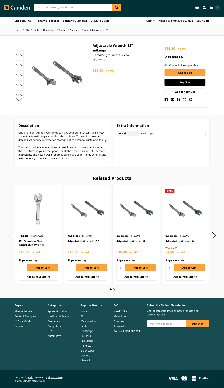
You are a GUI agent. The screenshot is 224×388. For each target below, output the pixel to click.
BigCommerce (55, 377)
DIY (50, 331)
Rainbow (86, 345)
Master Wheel (89, 321)
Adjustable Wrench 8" (131, 241)
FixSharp (86, 336)
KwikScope (87, 331)
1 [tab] (111, 289)
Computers (54, 326)
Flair (30, 377)
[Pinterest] (190, 99)
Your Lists (203, 20)
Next (19, 99)
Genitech (86, 355)
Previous (19, 48)
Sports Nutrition (57, 311)
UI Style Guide (100, 20)
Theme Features (48, 20)
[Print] (178, 99)
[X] (184, 99)
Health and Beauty (58, 316)
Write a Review (120, 55)
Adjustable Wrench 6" (180, 241)
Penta (84, 326)
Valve (84, 311)
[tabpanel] (38, 234)
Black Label (87, 350)
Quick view (38, 208)
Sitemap (19, 326)
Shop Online (23, 20)
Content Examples (75, 20)
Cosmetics (54, 321)
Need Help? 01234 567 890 (176, 20)
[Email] (172, 99)
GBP (149, 20)
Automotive (54, 336)
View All (85, 360)
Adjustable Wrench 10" (83, 241)
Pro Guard (87, 340)
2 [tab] (114, 289)
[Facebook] (166, 99)
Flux (83, 316)
